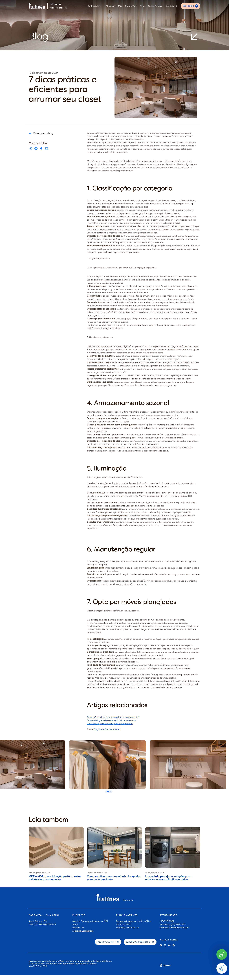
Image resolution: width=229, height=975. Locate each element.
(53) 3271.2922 (167, 921)
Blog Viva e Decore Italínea (107, 729)
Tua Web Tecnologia (65, 961)
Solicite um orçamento (138, 942)
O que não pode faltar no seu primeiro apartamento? (113, 717)
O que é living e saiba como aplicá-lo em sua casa (111, 720)
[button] (108, 791)
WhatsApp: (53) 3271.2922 (172, 924)
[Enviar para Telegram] (36, 149)
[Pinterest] (174, 945)
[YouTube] (169, 945)
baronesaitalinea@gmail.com (174, 927)
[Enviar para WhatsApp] (31, 149)
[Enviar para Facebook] (41, 149)
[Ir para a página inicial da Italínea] (37, 6)
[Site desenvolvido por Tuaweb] (165, 965)
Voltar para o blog (43, 133)
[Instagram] (165, 945)
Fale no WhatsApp (106, 942)
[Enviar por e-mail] (46, 149)
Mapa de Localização (83, 930)
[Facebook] (161, 945)
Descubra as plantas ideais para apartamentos (110, 723)
